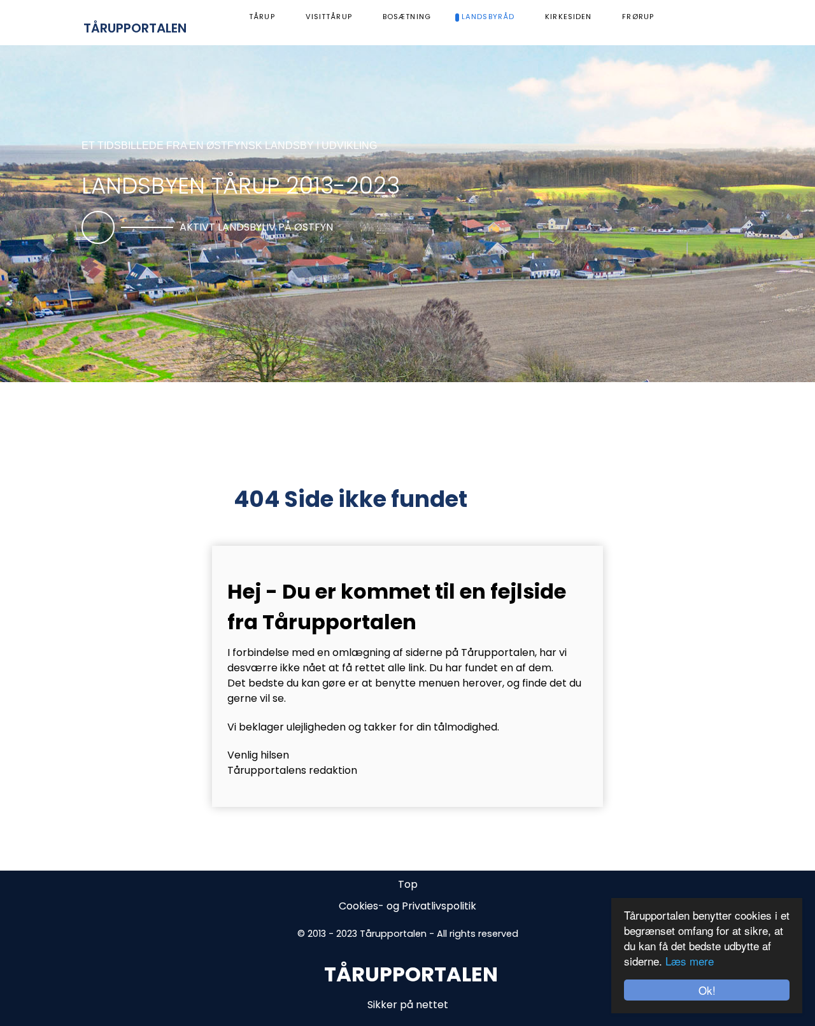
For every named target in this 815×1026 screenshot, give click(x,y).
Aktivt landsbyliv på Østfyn (256, 227)
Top (408, 884)
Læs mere (689, 961)
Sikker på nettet (407, 1004)
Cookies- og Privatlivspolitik (407, 906)
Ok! (707, 990)
